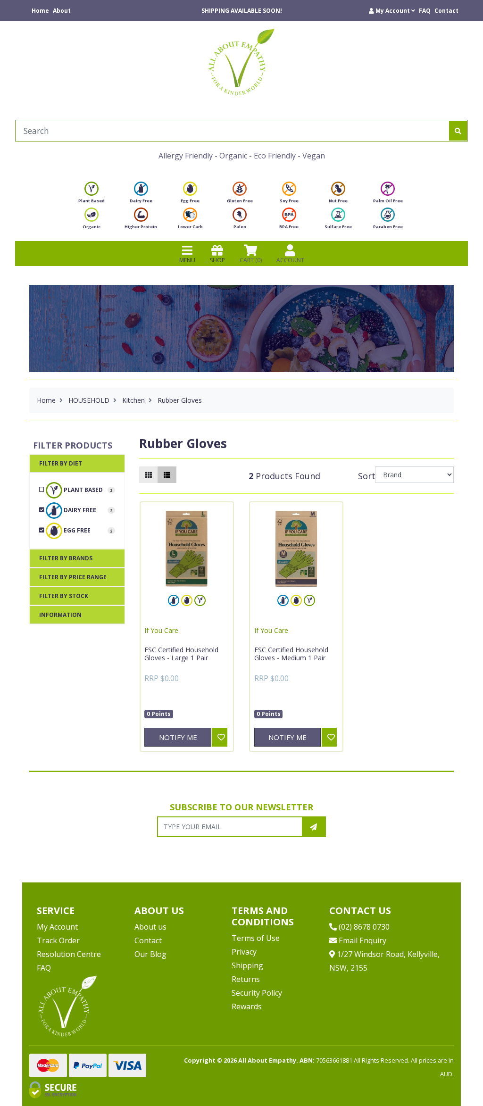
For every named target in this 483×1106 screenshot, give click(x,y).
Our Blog (150, 954)
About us (150, 927)
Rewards (247, 1006)
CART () (251, 260)
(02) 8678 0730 (363, 927)
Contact (446, 11)
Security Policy (257, 993)
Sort (365, 476)
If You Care (161, 630)
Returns (246, 979)
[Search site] (458, 130)
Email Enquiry (361, 940)
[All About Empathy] (241, 61)
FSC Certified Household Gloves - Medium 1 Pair (291, 654)
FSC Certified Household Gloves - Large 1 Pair (181, 654)
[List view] (167, 474)
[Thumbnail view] (148, 474)
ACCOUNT (290, 260)
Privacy (244, 952)
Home (40, 11)
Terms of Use (256, 938)
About (62, 11)
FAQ (425, 11)
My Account (57, 927)
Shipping (247, 965)
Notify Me (178, 737)
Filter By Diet (60, 463)
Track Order (58, 940)
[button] (392, 10)
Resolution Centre (69, 954)
